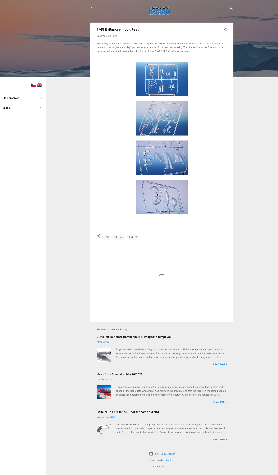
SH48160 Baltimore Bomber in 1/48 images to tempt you (134, 337)
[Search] (231, 9)
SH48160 (132, 237)
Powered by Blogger (164, 453)
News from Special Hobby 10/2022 (119, 374)
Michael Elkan (168, 460)
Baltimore (119, 237)
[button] (225, 29)
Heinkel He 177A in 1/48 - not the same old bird (128, 412)
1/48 (107, 237)
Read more (220, 364)
